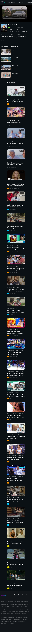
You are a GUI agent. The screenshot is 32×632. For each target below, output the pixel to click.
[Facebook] (14, 594)
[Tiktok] (18, 594)
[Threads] (22, 594)
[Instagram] (26, 594)
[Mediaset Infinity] (3, 2)
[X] (30, 594)
